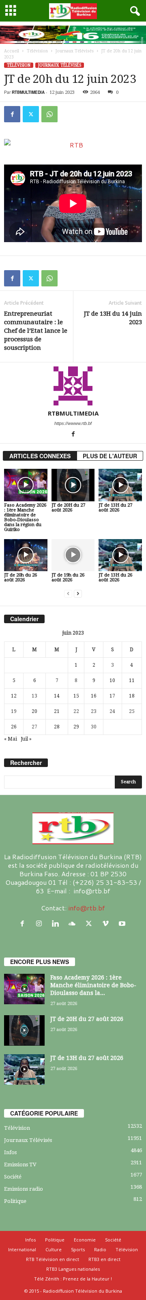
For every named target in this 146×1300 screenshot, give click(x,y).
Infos (10, 1152)
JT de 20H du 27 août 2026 (68, 508)
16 (94, 696)
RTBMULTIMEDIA (28, 92)
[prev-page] (68, 593)
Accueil (11, 51)
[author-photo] (73, 385)
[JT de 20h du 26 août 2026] (25, 555)
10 (112, 680)
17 (112, 696)
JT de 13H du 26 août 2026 (115, 577)
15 (76, 696)
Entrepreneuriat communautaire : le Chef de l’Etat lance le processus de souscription (35, 330)
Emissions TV (20, 1164)
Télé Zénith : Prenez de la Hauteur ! (73, 1279)
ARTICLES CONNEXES (40, 456)
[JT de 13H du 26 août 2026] (120, 555)
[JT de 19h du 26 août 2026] (73, 555)
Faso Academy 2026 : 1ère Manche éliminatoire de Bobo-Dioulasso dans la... (93, 985)
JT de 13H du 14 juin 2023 (113, 318)
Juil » (26, 739)
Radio (100, 1249)
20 (34, 711)
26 (14, 727)
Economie (85, 1240)
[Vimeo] (107, 923)
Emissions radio (23, 1189)
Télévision (37, 51)
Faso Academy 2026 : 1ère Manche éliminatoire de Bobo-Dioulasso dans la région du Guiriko (25, 517)
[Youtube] (123, 923)
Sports (78, 1249)
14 (57, 696)
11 (132, 680)
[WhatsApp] (49, 114)
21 (57, 711)
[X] (31, 114)
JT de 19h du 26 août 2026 (68, 577)
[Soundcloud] (74, 923)
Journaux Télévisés (75, 51)
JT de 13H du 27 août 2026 (115, 508)
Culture (53, 1249)
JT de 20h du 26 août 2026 (20, 577)
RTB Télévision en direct (52, 1259)
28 (57, 727)
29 (76, 727)
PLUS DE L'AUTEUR (110, 456)
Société (12, 1177)
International (22, 1249)
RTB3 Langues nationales (73, 1269)
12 (14, 696)
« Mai (10, 739)
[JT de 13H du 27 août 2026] (120, 485)
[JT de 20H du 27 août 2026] (73, 485)
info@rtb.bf (86, 907)
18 (132, 696)
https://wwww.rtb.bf (73, 423)
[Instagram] (40, 923)
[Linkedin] (57, 923)
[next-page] (78, 593)
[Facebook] (12, 114)
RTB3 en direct (104, 1259)
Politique (15, 1201)
